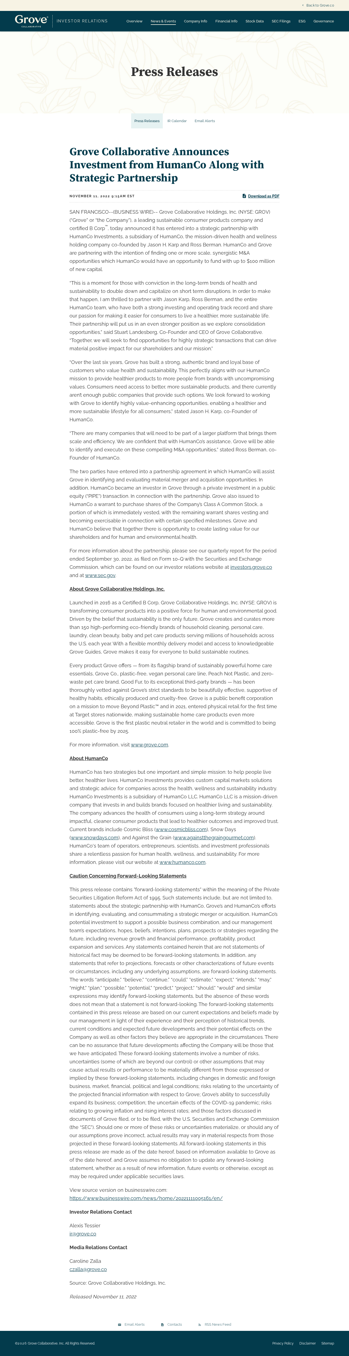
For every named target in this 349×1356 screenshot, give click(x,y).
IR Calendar (177, 121)
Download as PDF (263, 196)
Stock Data (255, 21)
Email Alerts (205, 121)
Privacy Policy (283, 1343)
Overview (135, 21)
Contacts (174, 1324)
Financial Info (226, 21)
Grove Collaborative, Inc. (46, 1343)
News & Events (163, 21)
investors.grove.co (251, 567)
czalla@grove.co (88, 1269)
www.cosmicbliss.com (181, 829)
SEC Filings (281, 21)
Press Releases (147, 121)
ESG (302, 21)
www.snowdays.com (94, 837)
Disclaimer (307, 1343)
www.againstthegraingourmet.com (214, 837)
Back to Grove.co (320, 5)
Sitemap (327, 1343)
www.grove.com (149, 745)
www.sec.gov (100, 575)
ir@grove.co (83, 1234)
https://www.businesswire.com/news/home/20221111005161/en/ (146, 1198)
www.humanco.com (183, 862)
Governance (324, 21)
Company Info (195, 21)
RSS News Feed (218, 1324)
